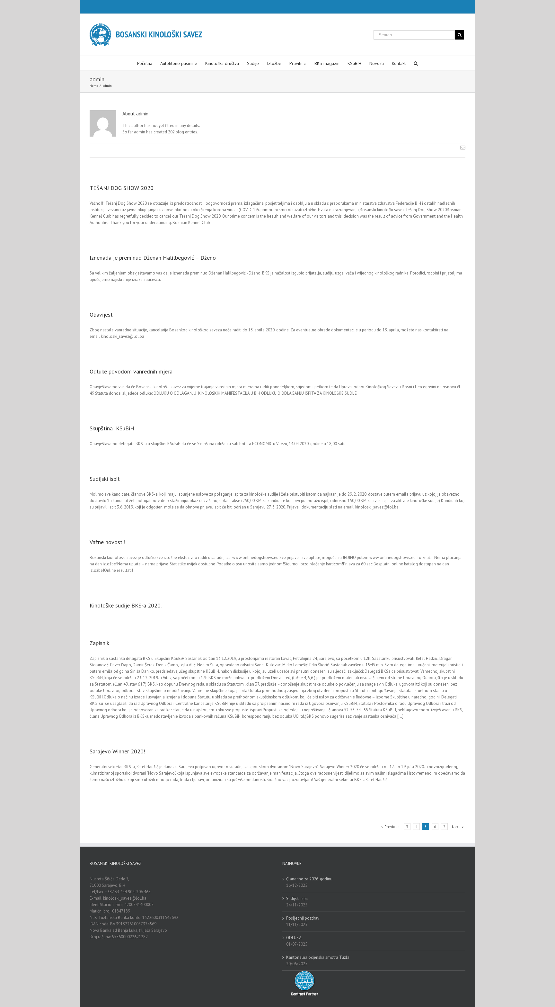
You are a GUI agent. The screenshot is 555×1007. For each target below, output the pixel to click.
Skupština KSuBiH (113, 428)
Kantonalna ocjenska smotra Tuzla (317, 957)
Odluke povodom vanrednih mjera (131, 371)
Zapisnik (99, 643)
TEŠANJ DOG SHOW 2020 (122, 188)
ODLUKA (294, 937)
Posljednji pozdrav (302, 918)
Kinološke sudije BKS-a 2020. (126, 605)
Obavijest (101, 314)
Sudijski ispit (105, 478)
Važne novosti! (107, 542)
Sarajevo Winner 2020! (117, 751)
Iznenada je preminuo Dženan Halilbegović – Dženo (153, 257)
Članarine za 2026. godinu (309, 879)
